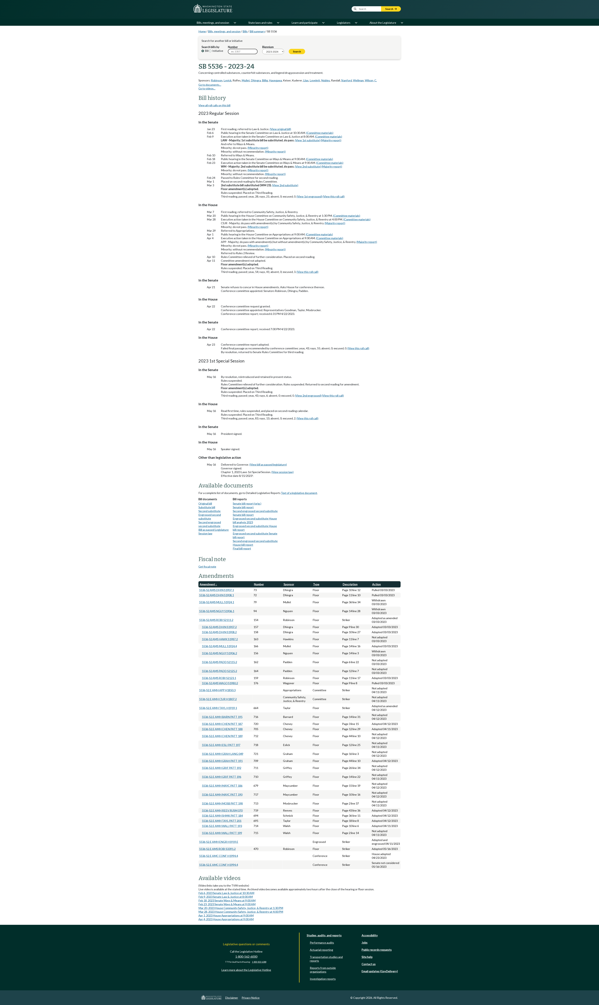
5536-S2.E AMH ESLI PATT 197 (221, 745)
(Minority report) (258, 147)
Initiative (217, 50)
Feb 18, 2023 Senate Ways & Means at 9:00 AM (227, 900)
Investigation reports (323, 979)
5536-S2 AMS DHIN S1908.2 (219, 632)
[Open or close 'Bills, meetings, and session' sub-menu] (235, 23)
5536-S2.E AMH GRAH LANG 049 (222, 754)
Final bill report (242, 548)
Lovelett (315, 80)
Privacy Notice (251, 997)
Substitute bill (206, 507)
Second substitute (209, 511)
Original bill (205, 503)
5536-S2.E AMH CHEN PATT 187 (222, 724)
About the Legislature (383, 22)
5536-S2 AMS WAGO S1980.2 (220, 683)
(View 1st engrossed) (309, 196)
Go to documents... (209, 84)
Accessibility (370, 935)
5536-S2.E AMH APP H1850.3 (217, 690)
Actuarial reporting (321, 949)
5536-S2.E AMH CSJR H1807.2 (218, 699)
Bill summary (257, 31)
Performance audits (322, 942)
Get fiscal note (207, 566)
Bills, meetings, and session (213, 22)
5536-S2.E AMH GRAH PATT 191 (222, 761)
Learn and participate (305, 22)
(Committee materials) (319, 132)
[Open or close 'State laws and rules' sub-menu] (278, 23)
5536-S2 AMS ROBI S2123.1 (219, 678)
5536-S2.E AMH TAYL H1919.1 (218, 708)
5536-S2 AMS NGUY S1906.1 (216, 611)
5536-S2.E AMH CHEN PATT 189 (222, 736)
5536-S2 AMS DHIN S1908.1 (216, 595)
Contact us (369, 964)
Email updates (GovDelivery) (380, 971)
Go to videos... (206, 88)
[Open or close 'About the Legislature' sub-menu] (402, 23)
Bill (206, 50)
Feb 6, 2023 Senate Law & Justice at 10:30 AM (226, 893)
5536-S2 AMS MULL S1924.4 (219, 646)
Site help (367, 957)
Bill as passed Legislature (213, 529)
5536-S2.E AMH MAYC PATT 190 (222, 794)
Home (202, 31)
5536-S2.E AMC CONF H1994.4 (218, 856)
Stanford (346, 80)
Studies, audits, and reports (324, 935)
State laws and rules (260, 22)
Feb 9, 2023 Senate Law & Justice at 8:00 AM (225, 896)
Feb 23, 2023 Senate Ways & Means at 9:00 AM (227, 904)
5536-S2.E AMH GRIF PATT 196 (221, 776)
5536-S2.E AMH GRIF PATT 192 (221, 768)
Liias (306, 80)
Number (233, 47)
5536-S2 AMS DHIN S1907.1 (216, 590)
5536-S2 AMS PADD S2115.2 (219, 662)
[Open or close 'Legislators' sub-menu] (356, 23)
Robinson (216, 80)
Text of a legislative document (299, 493)
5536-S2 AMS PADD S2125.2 (219, 671)
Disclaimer (231, 997)
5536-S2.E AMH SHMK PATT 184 (222, 815)
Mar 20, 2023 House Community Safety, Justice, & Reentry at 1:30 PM (240, 908)
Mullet (246, 80)
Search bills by (210, 47)
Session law (205, 533)
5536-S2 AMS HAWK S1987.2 (220, 639)
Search (389, 8)
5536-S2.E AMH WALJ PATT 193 (222, 826)
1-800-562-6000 (246, 956)
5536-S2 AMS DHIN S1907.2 (219, 627)
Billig (265, 80)
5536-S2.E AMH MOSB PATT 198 (222, 803)
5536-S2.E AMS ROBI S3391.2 (217, 849)
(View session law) (282, 472)
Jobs (365, 942)
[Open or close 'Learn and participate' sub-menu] (323, 23)
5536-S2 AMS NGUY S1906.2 (219, 653)
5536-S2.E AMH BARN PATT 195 (222, 717)
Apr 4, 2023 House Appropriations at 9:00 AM (226, 919)
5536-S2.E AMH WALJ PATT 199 (222, 833)
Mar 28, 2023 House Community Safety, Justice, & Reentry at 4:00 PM (240, 911)
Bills (245, 31)
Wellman (358, 80)
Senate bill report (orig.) (247, 503)
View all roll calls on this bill (214, 105)
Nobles (325, 80)
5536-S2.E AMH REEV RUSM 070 (222, 810)
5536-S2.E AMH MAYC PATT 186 (222, 785)
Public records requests (377, 949)
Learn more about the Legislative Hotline (246, 970)
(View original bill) (280, 129)
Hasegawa (275, 80)
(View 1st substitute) (307, 140)
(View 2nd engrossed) (308, 395)
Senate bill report (243, 507)
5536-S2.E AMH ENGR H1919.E (218, 842)
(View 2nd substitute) (308, 166)
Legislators (343, 22)
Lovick (227, 80)
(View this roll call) (334, 196)
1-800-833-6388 (259, 962)
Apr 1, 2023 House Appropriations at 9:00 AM (226, 915)
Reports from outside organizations (323, 969)
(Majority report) (331, 140)
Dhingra (256, 80)
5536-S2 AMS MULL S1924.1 (216, 602)
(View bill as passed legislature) (268, 464)
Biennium (268, 47)
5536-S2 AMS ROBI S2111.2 (216, 620)
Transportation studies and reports (326, 958)
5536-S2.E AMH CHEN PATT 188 (222, 729)
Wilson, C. (371, 80)
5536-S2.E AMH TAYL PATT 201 (221, 820)
